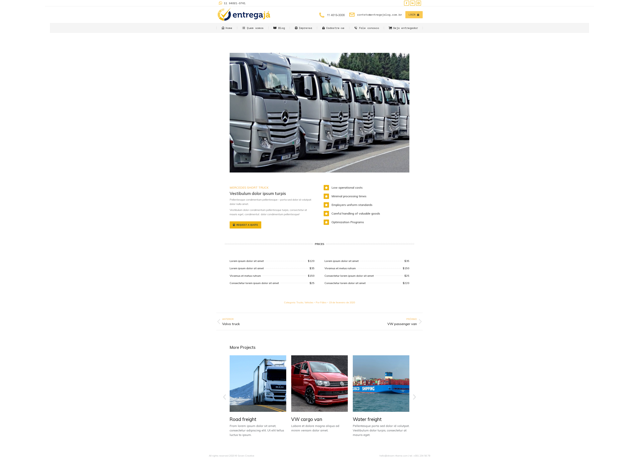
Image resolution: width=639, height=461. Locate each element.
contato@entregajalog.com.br (379, 15)
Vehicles (309, 302)
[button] (245, 225)
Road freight (243, 419)
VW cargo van (306, 419)
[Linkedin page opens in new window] (412, 3)
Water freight (367, 419)
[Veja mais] (258, 383)
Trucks (299, 302)
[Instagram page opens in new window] (418, 3)
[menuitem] (227, 28)
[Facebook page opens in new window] (406, 3)
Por (321, 302)
